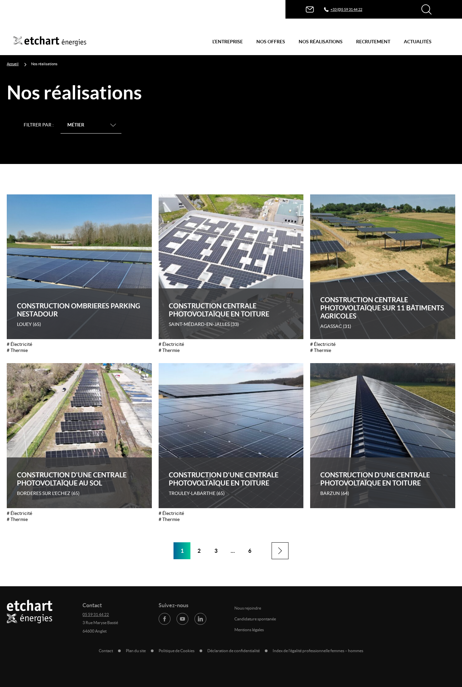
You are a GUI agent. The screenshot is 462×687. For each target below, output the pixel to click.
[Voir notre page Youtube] (182, 619)
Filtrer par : (39, 124)
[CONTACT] (310, 9)
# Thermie (17, 350)
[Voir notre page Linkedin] (200, 619)
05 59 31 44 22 (96, 614)
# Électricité (19, 344)
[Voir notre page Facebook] (164, 619)
